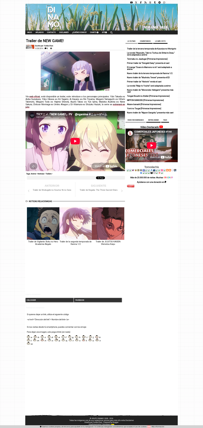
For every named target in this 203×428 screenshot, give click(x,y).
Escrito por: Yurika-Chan (44, 46)
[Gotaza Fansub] (144, 173)
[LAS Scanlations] (144, 171)
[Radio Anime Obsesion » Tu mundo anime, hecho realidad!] (151, 171)
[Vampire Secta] (138, 171)
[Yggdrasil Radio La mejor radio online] (130, 171)
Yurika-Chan (97, 422)
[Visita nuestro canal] (131, 2)
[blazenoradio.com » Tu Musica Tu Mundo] (170, 171)
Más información (158, 427)
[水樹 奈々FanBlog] (141, 171)
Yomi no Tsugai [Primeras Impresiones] (144, 108)
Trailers (49, 174)
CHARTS (93, 32)
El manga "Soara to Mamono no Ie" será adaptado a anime (149, 68)
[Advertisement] (75, 271)
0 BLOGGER (31, 300)
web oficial (34, 96)
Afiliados (39, 32)
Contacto (51, 32)
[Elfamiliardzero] (175, 171)
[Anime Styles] (159, 171)
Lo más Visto (160, 41)
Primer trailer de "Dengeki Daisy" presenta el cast (148, 63)
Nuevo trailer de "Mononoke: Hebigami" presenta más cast (150, 91)
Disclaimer (64, 32)
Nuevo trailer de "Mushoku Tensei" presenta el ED (148, 77)
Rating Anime (153, 120)
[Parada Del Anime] (154, 171)
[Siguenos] (150, 2)
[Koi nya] (149, 171)
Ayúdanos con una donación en (151, 182)
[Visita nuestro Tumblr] (155, 2)
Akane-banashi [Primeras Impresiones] (144, 104)
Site (103, 32)
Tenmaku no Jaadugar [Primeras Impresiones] (147, 59)
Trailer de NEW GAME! (45, 41)
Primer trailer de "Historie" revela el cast (144, 82)
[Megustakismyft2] (141, 173)
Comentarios (145, 41)
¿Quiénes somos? (79, 32)
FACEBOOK (79, 300)
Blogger (115, 422)
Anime (33, 174)
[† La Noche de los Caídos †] (128, 171)
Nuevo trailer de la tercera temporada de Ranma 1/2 (149, 73)
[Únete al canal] (159, 2)
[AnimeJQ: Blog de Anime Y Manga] (162, 173)
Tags (165, 120)
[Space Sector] (146, 173)
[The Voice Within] (154, 173)
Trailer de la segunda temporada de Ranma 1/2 (76, 242)
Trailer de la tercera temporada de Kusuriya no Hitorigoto (151, 49)
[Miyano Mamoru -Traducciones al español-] (167, 171)
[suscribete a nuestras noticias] (145, 2)
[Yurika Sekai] (165, 171)
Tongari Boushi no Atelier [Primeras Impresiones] (148, 96)
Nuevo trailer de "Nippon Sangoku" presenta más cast (150, 113)
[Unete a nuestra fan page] (141, 2)
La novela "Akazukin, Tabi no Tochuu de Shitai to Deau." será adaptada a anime (151, 54)
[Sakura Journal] (159, 173)
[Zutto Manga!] (157, 171)
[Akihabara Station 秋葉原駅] (172, 171)
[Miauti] (133, 171)
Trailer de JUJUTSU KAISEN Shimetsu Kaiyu (108, 242)
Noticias (41, 174)
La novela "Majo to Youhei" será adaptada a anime (149, 86)
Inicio (29, 32)
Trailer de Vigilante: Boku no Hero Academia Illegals (43, 242)
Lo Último (131, 41)
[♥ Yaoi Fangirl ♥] (136, 171)
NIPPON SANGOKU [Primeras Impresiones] (145, 100)
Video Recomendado (135, 120)
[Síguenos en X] (136, 2)
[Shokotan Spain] (162, 171)
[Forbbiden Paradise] (146, 171)
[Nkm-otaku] (152, 173)
